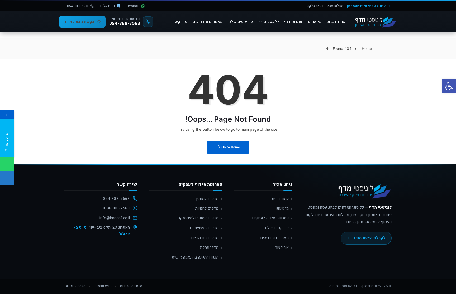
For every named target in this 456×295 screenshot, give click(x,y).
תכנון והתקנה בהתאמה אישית (195, 257)
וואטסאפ (133, 5)
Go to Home (230, 147)
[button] (449, 86)
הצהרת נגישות (75, 286)
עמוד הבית (336, 22)
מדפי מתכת (209, 247)
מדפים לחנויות (206, 208)
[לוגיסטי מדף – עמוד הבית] (375, 21)
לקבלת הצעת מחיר (369, 238)
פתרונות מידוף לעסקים (283, 22)
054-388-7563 (77, 5)
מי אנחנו (315, 22)
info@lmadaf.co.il (114, 218)
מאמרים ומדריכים (208, 22)
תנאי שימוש (103, 286)
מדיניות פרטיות (131, 286)
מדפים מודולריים (204, 238)
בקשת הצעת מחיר (79, 22)
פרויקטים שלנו (241, 22)
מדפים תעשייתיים (204, 228)
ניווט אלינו (107, 5)
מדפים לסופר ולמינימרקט (197, 218)
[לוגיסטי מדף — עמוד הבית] (364, 193)
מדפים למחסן (207, 199)
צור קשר (180, 22)
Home (367, 48)
